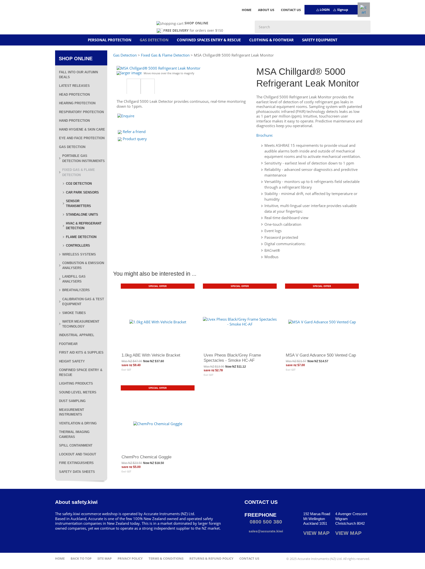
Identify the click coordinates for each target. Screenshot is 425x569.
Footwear (68, 344)
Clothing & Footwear (271, 39)
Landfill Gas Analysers (74, 279)
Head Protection (74, 94)
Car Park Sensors (82, 192)
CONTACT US (291, 10)
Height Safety (72, 361)
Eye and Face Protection (82, 138)
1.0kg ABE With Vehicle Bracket (150, 355)
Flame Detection (81, 237)
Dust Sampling (72, 401)
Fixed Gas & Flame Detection (165, 55)
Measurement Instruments (71, 412)
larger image (131, 72)
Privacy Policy (130, 558)
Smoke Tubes (74, 313)
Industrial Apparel (76, 335)
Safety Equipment (319, 39)
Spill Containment (75, 445)
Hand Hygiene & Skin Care (82, 129)
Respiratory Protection (81, 112)
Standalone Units (82, 214)
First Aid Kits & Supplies (81, 352)
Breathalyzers (76, 290)
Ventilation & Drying (78, 423)
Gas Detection (154, 39)
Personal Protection (109, 39)
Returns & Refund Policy (211, 558)
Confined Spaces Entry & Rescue (209, 39)
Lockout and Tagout (77, 454)
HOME (246, 10)
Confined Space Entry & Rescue (80, 372)
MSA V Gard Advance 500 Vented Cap (321, 355)
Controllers (78, 245)
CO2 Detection (79, 183)
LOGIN (325, 9)
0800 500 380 (265, 521)
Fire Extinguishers (76, 463)
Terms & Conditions (166, 558)
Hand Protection (74, 120)
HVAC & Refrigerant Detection (84, 226)
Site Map (104, 558)
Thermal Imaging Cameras (74, 434)
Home (60, 558)
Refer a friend (134, 131)
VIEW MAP (316, 533)
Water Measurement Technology (80, 324)
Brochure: (264, 135)
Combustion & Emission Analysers (83, 265)
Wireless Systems (79, 254)
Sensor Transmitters (78, 203)
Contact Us (249, 558)
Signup (342, 9)
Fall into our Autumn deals (78, 74)
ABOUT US (266, 10)
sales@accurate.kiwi (265, 531)
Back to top (81, 558)
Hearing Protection (77, 103)
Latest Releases (74, 86)
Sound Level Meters (77, 392)
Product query (135, 138)
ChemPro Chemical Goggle (146, 457)
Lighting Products (76, 383)
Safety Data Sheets (77, 472)
